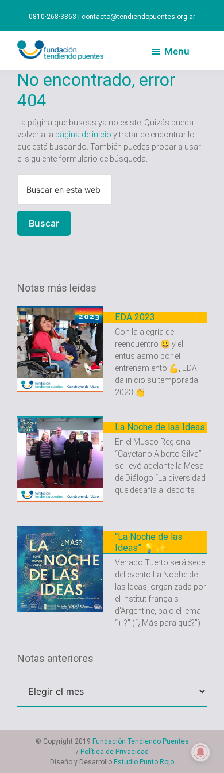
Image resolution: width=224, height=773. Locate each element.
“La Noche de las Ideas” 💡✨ (149, 542)
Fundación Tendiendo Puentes (140, 741)
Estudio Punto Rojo (144, 762)
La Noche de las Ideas (160, 427)
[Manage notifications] (200, 752)
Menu (177, 51)
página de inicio (83, 134)
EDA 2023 (135, 317)
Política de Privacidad (114, 752)
